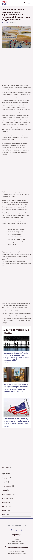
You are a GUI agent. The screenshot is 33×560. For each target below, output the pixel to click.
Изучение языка (7, 494)
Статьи (16, 539)
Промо (4, 514)
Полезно (4, 510)
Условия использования (16, 551)
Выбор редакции (7, 486)
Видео (3, 482)
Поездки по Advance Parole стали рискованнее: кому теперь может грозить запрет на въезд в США (16, 356)
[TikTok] (16, 530)
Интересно (5, 22)
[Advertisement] (16, 66)
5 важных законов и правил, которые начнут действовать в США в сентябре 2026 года (16, 421)
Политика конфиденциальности (16, 553)
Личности (4, 502)
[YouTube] (21, 530)
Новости (6, 362)
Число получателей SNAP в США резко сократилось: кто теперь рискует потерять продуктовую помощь (16, 387)
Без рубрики (5, 478)
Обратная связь (16, 541)
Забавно (4, 490)
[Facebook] (11, 530)
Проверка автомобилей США (16, 543)
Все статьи (5, 467)
